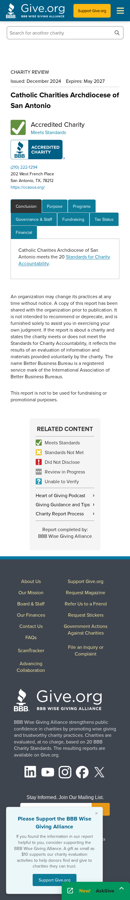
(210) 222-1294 (24, 167)
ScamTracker (31, 650)
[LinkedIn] (30, 773)
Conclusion (26, 206)
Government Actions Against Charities (85, 629)
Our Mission (31, 592)
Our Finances (31, 615)
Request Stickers (85, 615)
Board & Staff (30, 603)
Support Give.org (92, 10)
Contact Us (31, 626)
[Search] (117, 33)
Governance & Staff (34, 219)
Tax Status (104, 219)
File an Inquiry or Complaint (85, 650)
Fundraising (73, 219)
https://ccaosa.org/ (28, 187)
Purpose (55, 206)
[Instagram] (65, 773)
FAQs (31, 637)
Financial (24, 232)
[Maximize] (121, 889)
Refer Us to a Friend (86, 603)
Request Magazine (85, 592)
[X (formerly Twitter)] (99, 773)
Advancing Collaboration (31, 666)
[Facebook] (82, 773)
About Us (31, 581)
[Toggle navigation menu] (120, 10)
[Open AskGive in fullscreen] (70, 891)
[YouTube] (47, 773)
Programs (82, 206)
